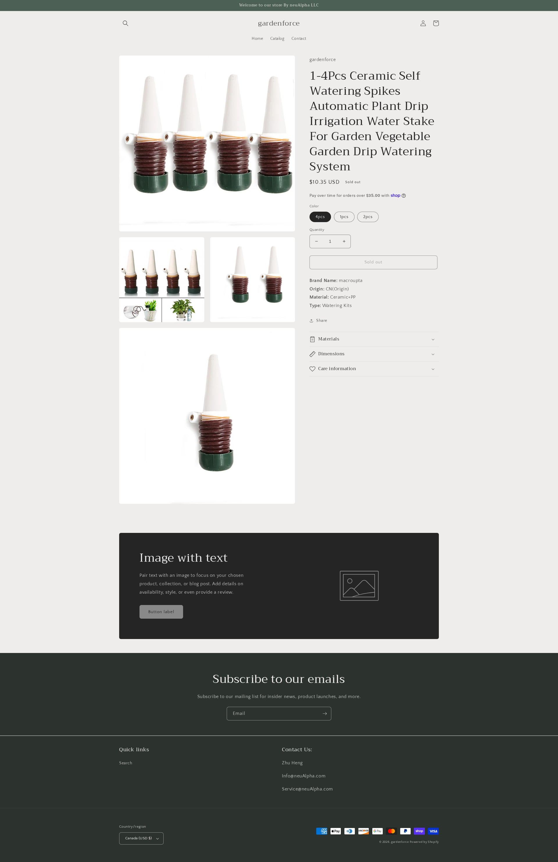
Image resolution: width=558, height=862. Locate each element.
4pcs (320, 217)
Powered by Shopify (424, 842)
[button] (125, 23)
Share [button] (321, 320)
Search (126, 763)
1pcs (344, 217)
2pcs (368, 217)
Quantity (317, 230)
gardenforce (400, 842)
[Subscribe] (324, 713)
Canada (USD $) (138, 838)
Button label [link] (161, 611)
